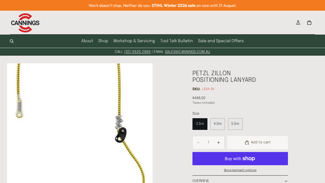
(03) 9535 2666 (137, 52)
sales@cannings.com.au (187, 52)
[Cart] (309, 22)
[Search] (11, 41)
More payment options (240, 170)
